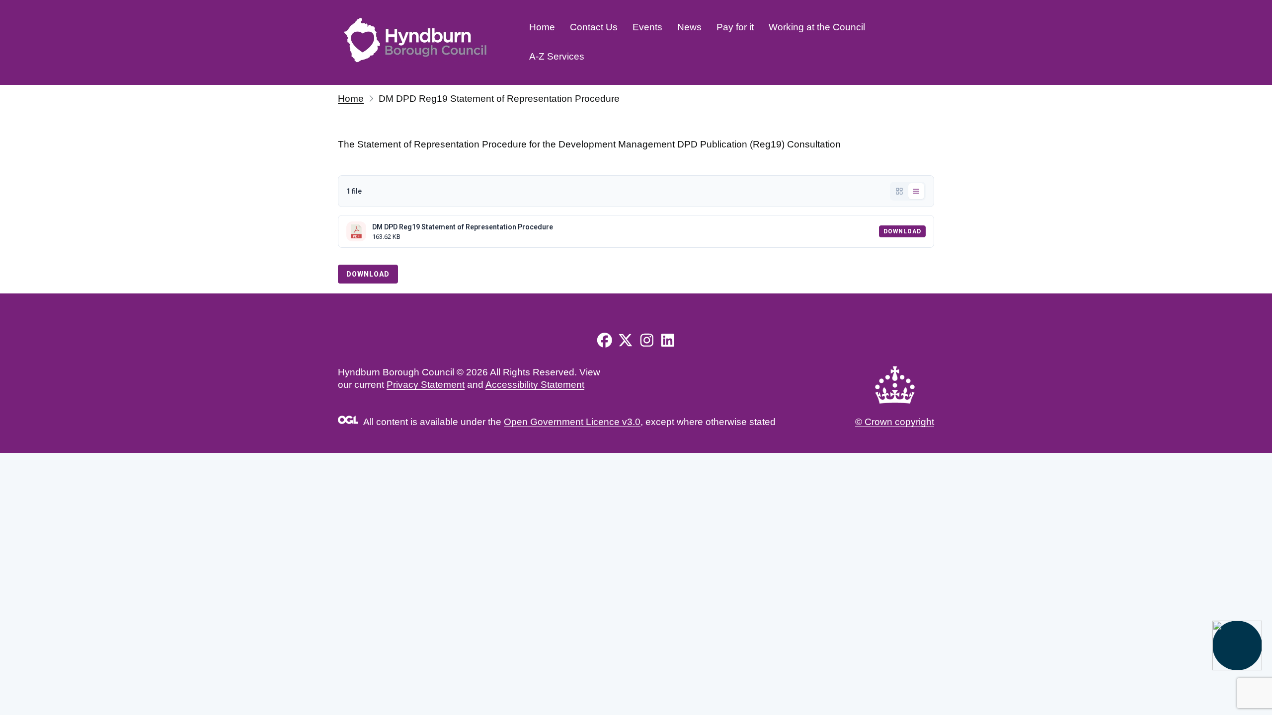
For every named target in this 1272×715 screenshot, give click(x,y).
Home (542, 27)
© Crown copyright (894, 422)
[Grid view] (899, 191)
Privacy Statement (426, 384)
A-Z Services (556, 56)
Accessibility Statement (534, 384)
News (689, 27)
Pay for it (735, 27)
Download (902, 231)
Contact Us (594, 27)
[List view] (916, 191)
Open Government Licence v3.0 (572, 422)
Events (647, 27)
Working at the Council (817, 27)
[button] (1237, 645)
